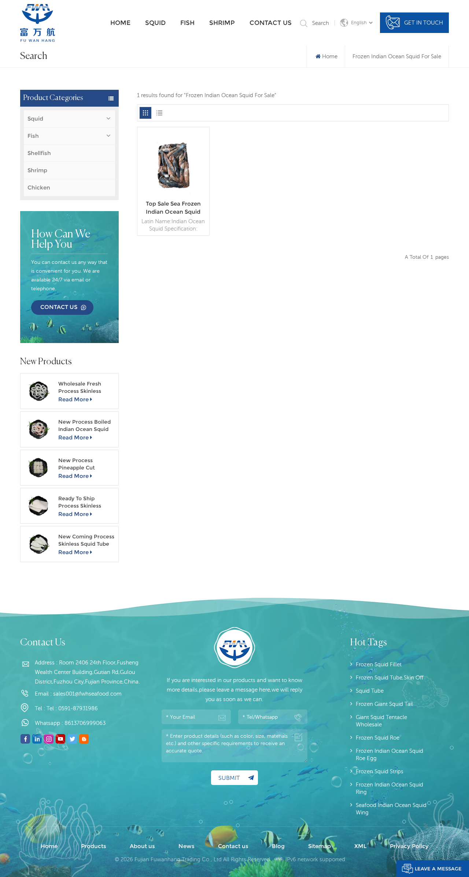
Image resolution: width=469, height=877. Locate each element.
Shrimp (222, 22)
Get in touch (423, 22)
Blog (278, 846)
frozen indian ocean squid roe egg (389, 754)
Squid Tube (370, 691)
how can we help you (60, 239)
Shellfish (39, 153)
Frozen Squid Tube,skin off (390, 677)
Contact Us (58, 306)
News (186, 846)
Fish (187, 22)
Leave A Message (438, 869)
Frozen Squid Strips (379, 771)
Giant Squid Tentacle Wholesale (381, 720)
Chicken (38, 187)
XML (360, 846)
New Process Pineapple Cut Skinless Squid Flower (86, 464)
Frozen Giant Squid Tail (384, 704)
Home (120, 22)
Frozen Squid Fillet (379, 664)
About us (142, 846)
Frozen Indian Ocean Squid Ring (389, 788)
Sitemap (319, 846)
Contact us (271, 22)
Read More (73, 399)
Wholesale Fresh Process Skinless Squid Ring (79, 387)
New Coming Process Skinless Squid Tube (86, 540)
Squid (155, 22)
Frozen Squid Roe (377, 737)
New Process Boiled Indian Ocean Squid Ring (84, 426)
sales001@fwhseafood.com (87, 693)
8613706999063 (85, 723)
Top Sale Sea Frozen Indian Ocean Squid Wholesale (173, 208)
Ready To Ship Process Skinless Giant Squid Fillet (80, 502)
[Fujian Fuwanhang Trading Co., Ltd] (37, 23)
